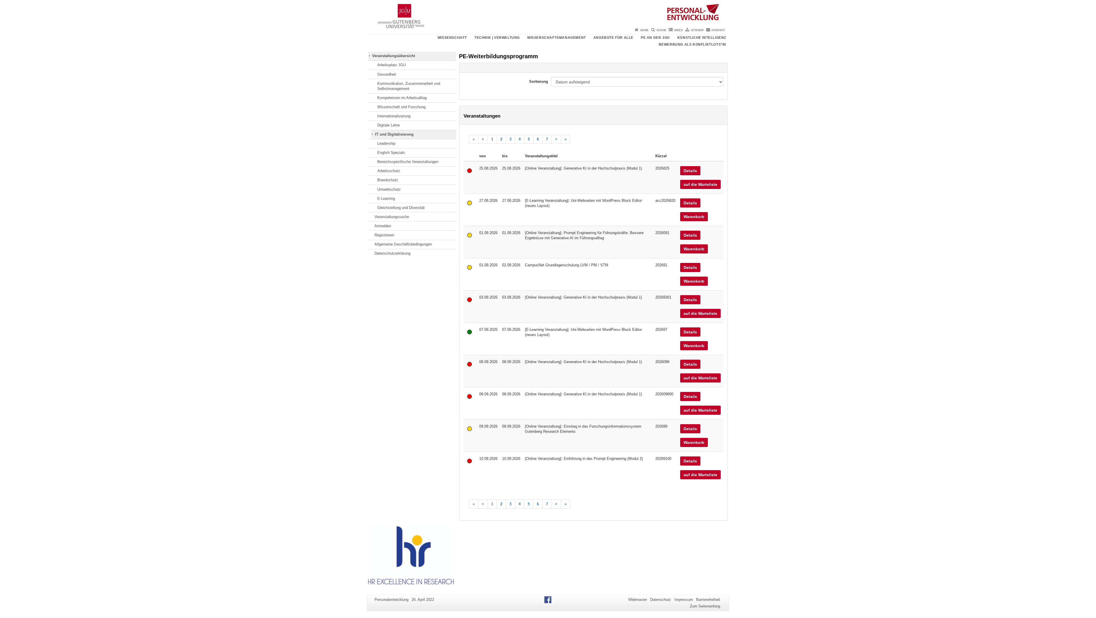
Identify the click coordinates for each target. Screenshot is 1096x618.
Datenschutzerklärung (392, 253)
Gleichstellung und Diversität (401, 208)
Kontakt (718, 30)
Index (678, 30)
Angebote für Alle (613, 38)
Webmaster (637, 599)
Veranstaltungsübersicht (393, 56)
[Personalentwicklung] (548, 13)
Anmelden (382, 226)
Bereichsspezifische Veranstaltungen (407, 162)
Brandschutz (387, 180)
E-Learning (386, 198)
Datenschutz (660, 599)
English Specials (391, 152)
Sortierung (538, 81)
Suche (661, 30)
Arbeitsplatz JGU (391, 65)
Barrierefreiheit (708, 599)
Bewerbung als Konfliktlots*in (692, 45)
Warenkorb (694, 216)
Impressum (683, 599)
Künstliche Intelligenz (701, 38)
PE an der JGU (655, 38)
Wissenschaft (452, 38)
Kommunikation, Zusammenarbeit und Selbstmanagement (408, 86)
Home (644, 30)
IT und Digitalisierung (394, 134)
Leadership (386, 143)
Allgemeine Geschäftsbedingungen (403, 244)
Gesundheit (386, 74)
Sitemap (697, 30)
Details (690, 170)
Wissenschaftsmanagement (556, 38)
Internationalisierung (393, 116)
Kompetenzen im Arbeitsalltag (402, 98)
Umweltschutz (389, 189)
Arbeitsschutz (388, 171)
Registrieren (384, 235)
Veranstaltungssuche (391, 217)
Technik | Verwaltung (497, 38)
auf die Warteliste (700, 184)
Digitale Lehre (388, 125)
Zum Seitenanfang (705, 606)
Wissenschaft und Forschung (401, 107)
